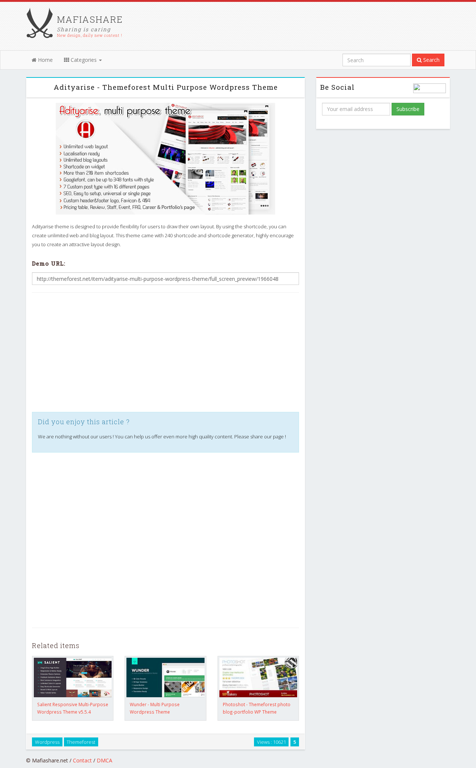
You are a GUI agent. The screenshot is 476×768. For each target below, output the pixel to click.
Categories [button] (83, 59)
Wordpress (47, 741)
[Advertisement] (165, 352)
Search (431, 59)
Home (44, 59)
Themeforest (81, 741)
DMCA (104, 760)
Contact (82, 760)
